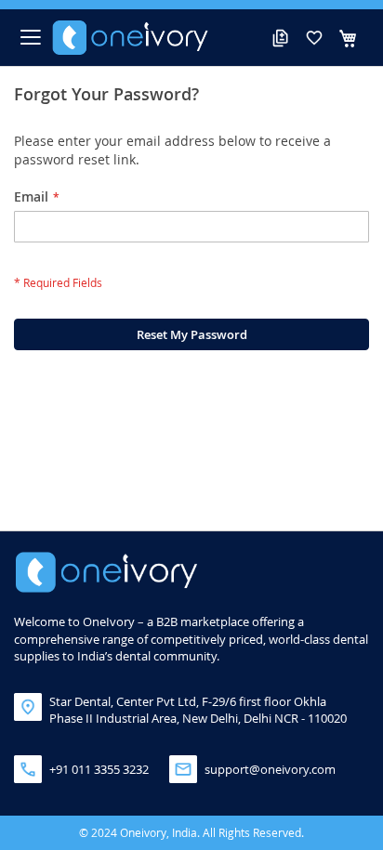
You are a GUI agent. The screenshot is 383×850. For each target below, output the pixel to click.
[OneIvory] (107, 572)
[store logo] (130, 38)
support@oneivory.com (270, 769)
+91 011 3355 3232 (99, 769)
